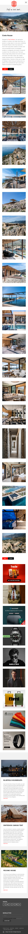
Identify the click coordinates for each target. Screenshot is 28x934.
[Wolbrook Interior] (14, 636)
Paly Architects (11, 39)
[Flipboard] (13, 904)
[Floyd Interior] (14, 699)
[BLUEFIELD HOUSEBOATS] (14, 768)
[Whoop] (14, 740)
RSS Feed (12, 928)
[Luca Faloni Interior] (14, 678)
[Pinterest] (10, 904)
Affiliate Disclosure (8, 929)
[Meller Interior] (14, 657)
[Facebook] (4, 904)
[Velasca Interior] (14, 594)
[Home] (14, 3)
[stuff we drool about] (14, 9)
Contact (16, 928)
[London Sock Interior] (14, 720)
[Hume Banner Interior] (14, 615)
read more (5, 798)
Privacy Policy (6, 928)
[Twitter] (7, 904)
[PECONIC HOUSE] (14, 858)
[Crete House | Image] (14, 21)
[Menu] (26, 2)
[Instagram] (16, 904)
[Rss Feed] (19, 904)
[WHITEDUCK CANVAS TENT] (14, 813)
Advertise (21, 928)
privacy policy (19, 918)
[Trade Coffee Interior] (14, 573)
